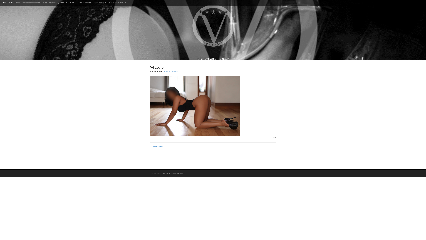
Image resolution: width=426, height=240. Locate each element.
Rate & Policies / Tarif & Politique (92, 3)
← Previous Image (156, 146)
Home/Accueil (7, 3)
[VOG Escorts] (213, 25)
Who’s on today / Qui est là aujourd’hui (59, 3)
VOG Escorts (166, 173)
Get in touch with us (117, 3)
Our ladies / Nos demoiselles (28, 3)
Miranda (175, 71)
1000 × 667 (167, 71)
